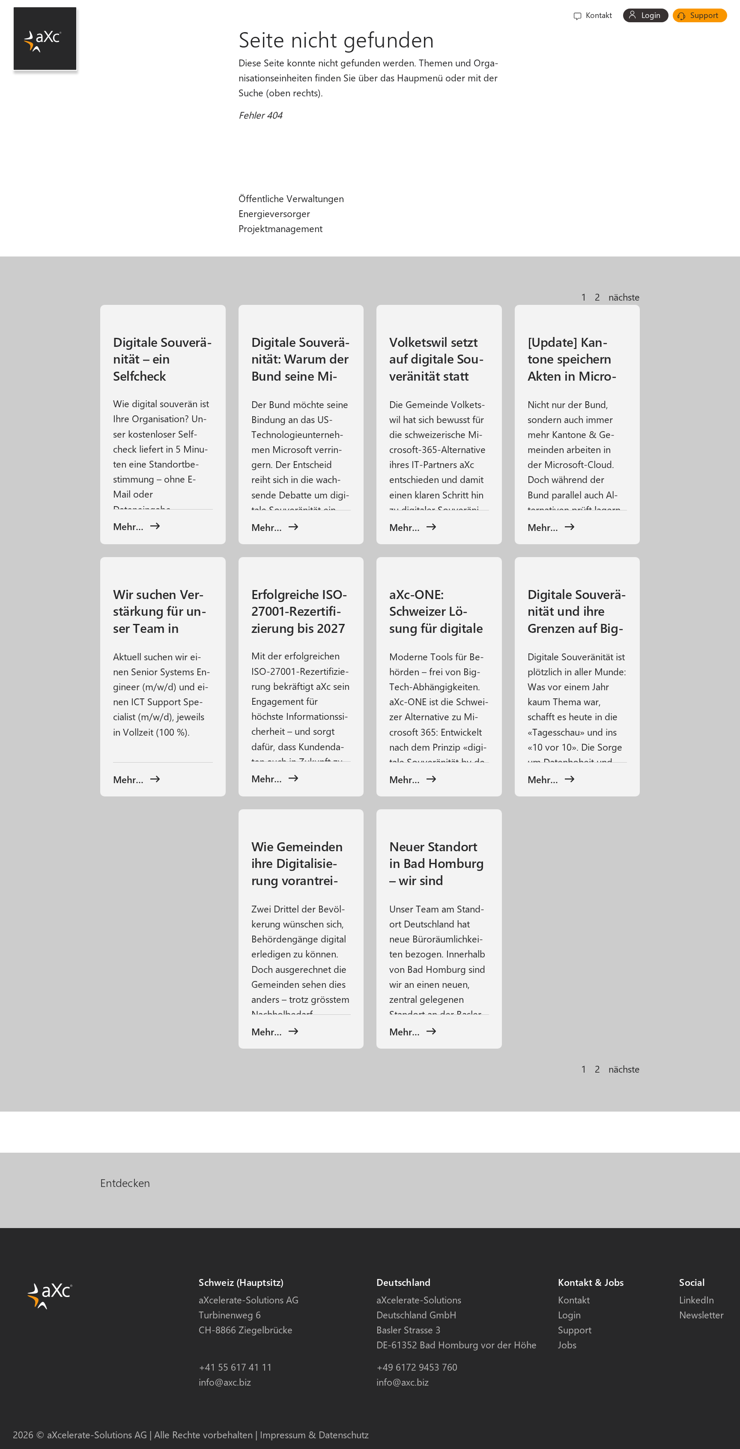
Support (703, 15)
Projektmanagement (280, 228)
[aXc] (45, 38)
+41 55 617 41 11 (235, 1366)
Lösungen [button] (464, 15)
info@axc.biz (225, 1381)
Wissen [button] (510, 15)
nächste (624, 296)
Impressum (283, 1434)
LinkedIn (696, 1299)
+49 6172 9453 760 (416, 1366)
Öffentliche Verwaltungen (291, 198)
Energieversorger (274, 213)
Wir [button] (544, 15)
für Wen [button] (417, 15)
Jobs (567, 1344)
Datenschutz (344, 1434)
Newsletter (701, 1314)
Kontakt (598, 15)
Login (649, 15)
